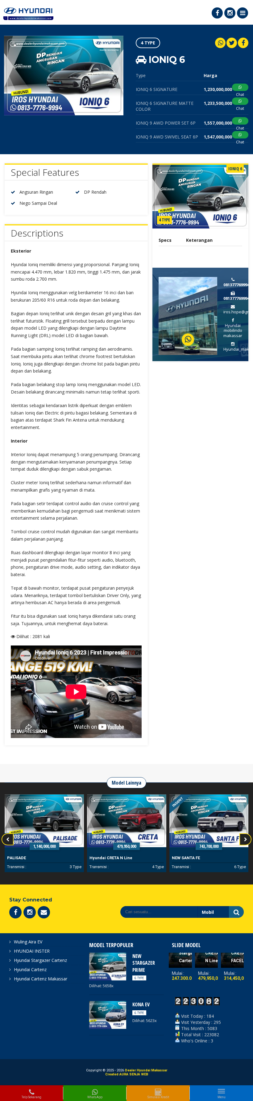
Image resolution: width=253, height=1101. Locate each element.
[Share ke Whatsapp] (220, 43)
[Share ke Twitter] (231, 43)
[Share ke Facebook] (243, 43)
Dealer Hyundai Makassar (146, 1070)
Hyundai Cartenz (30, 969)
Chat (240, 94)
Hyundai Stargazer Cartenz (40, 960)
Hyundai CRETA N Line (28, 858)
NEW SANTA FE (103, 858)
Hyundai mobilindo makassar (232, 331)
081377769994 (236, 284)
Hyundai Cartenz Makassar (40, 979)
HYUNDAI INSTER (32, 951)
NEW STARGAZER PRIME (143, 963)
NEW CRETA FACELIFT (215, 953)
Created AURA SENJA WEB (126, 1074)
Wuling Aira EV (28, 942)
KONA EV (180, 858)
